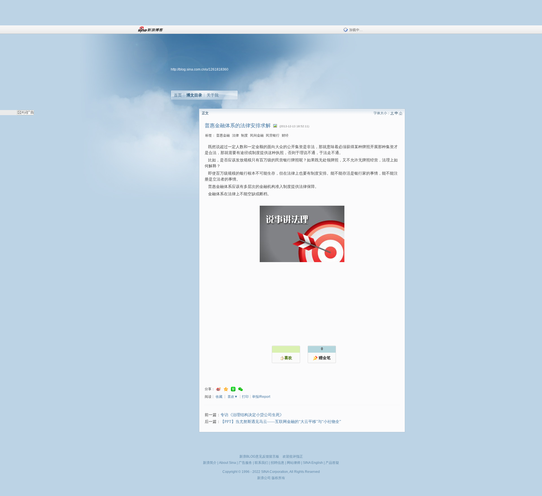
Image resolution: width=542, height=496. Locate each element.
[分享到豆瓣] (233, 389)
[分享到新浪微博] (218, 389)
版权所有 (278, 478)
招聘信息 (277, 463)
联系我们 (261, 463)
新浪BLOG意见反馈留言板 (259, 456)
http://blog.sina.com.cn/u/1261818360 (199, 69)
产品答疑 (332, 463)
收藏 (219, 397)
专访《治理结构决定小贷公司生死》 (252, 415)
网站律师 (293, 463)
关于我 (212, 95)
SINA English (313, 463)
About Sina (227, 463)
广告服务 (245, 463)
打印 (245, 397)
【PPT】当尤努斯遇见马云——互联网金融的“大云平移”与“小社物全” (280, 422)
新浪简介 (210, 463)
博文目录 (194, 95)
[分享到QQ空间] (226, 389)
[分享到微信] (240, 389)
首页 (178, 95)
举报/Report (261, 397)
